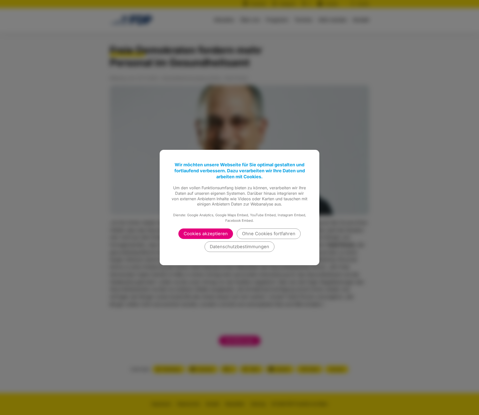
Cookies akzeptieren (206, 233)
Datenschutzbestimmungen (239, 246)
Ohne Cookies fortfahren (268, 233)
